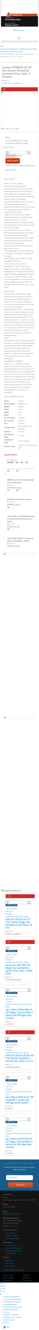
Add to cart (10, 156)
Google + (27, 166)
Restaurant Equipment (11, 1297)
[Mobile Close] (0, 1294)
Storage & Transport (10, 1315)
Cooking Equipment (10, 1304)
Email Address (11, 1174)
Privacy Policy (11, 1246)
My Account (10, 1233)
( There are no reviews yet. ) (12, 83)
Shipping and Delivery (13, 1251)
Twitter (15, 166)
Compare (9, 914)
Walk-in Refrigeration (11, 1310)
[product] (21, 474)
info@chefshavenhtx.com (12, 1214)
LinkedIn (21, 166)
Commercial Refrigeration (12, 1299)
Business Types (9, 1320)
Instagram (19, 1270)
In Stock (6, 1322)
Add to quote (12, 161)
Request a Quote (12, 1236)
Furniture (6, 1312)
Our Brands (10, 1266)
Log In (8, 1327)
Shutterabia (27, 1280)
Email (33, 166)
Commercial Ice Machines (12, 1302)
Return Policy (11, 1253)
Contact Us (10, 1263)
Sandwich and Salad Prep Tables (17, 143)
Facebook (9, 166)
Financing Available (13, 1238)
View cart (19, 156)
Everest (12, 147)
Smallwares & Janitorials (12, 1317)
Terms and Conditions (14, 1248)
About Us (9, 1261)
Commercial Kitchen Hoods (12, 1307)
